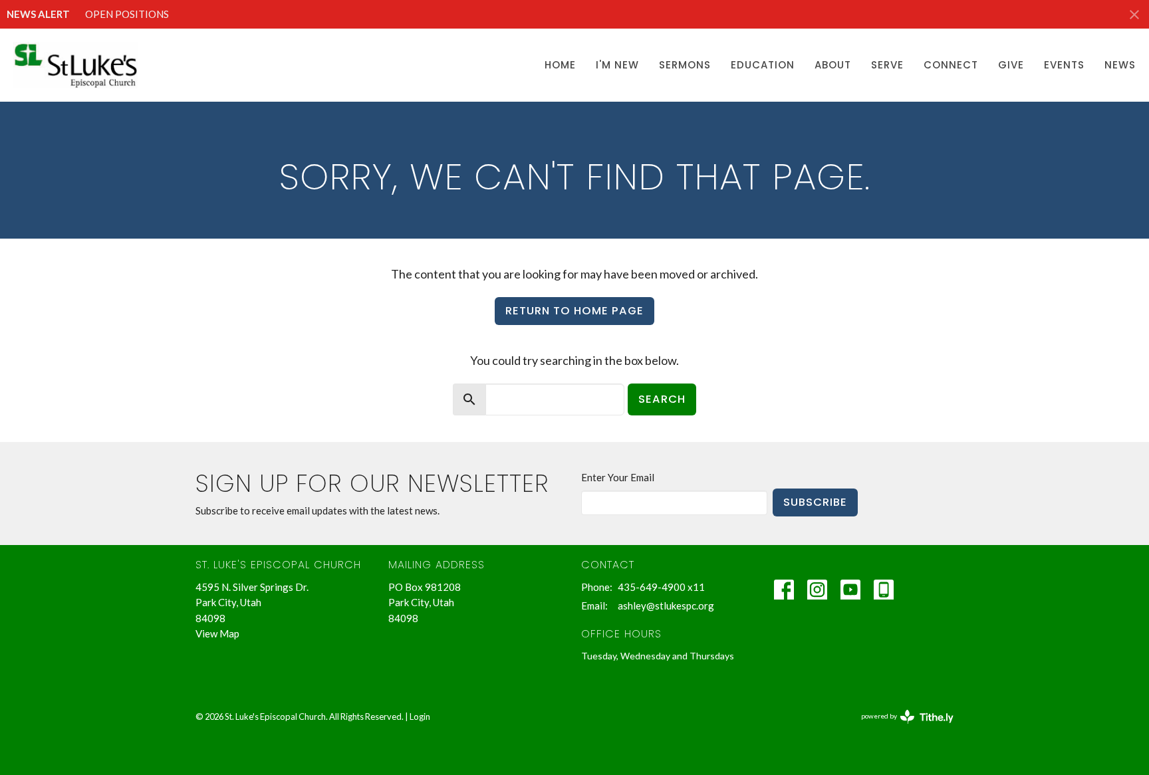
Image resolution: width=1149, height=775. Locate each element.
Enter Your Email (617, 477)
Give (1011, 65)
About (833, 65)
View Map (217, 633)
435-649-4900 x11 (661, 587)
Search (662, 399)
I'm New (617, 65)
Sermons (685, 65)
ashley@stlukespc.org (666, 605)
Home (560, 65)
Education (763, 65)
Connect (951, 65)
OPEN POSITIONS (127, 14)
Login (420, 716)
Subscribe (815, 502)
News (1120, 65)
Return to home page (574, 310)
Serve (887, 65)
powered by (900, 727)
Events (1064, 65)
